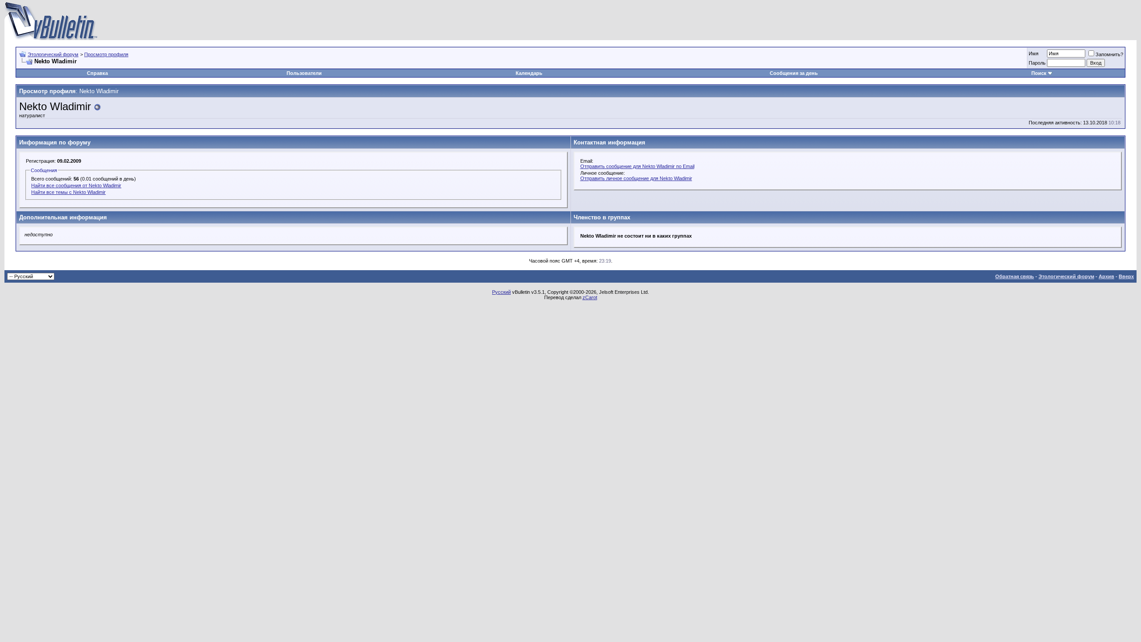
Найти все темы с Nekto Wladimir (68, 192)
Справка (97, 73)
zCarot (590, 297)
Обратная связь (1014, 276)
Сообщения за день (794, 73)
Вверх (1126, 276)
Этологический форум (53, 54)
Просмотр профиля (106, 54)
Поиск (1039, 73)
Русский (501, 292)
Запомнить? (1109, 54)
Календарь (529, 73)
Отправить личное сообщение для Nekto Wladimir (636, 178)
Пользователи (304, 73)
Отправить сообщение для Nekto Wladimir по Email (637, 166)
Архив (1106, 276)
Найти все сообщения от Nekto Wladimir (76, 185)
